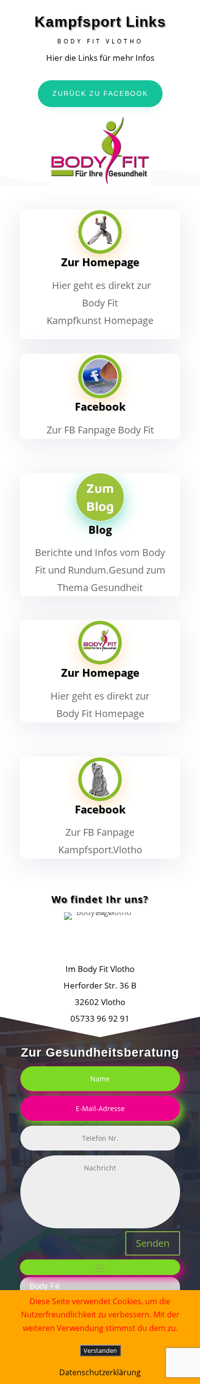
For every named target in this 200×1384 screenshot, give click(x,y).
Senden (152, 1243)
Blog (100, 529)
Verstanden (100, 1350)
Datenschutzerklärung (100, 1372)
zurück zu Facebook (100, 93)
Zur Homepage (100, 261)
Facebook (100, 406)
